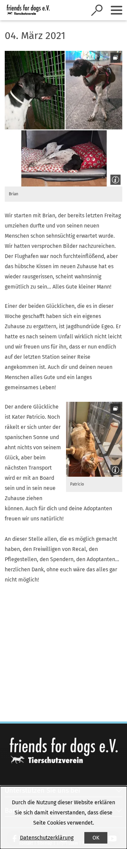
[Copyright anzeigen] (114, 178)
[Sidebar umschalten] (116, 10)
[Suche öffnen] (96, 10)
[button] (63, 118)
